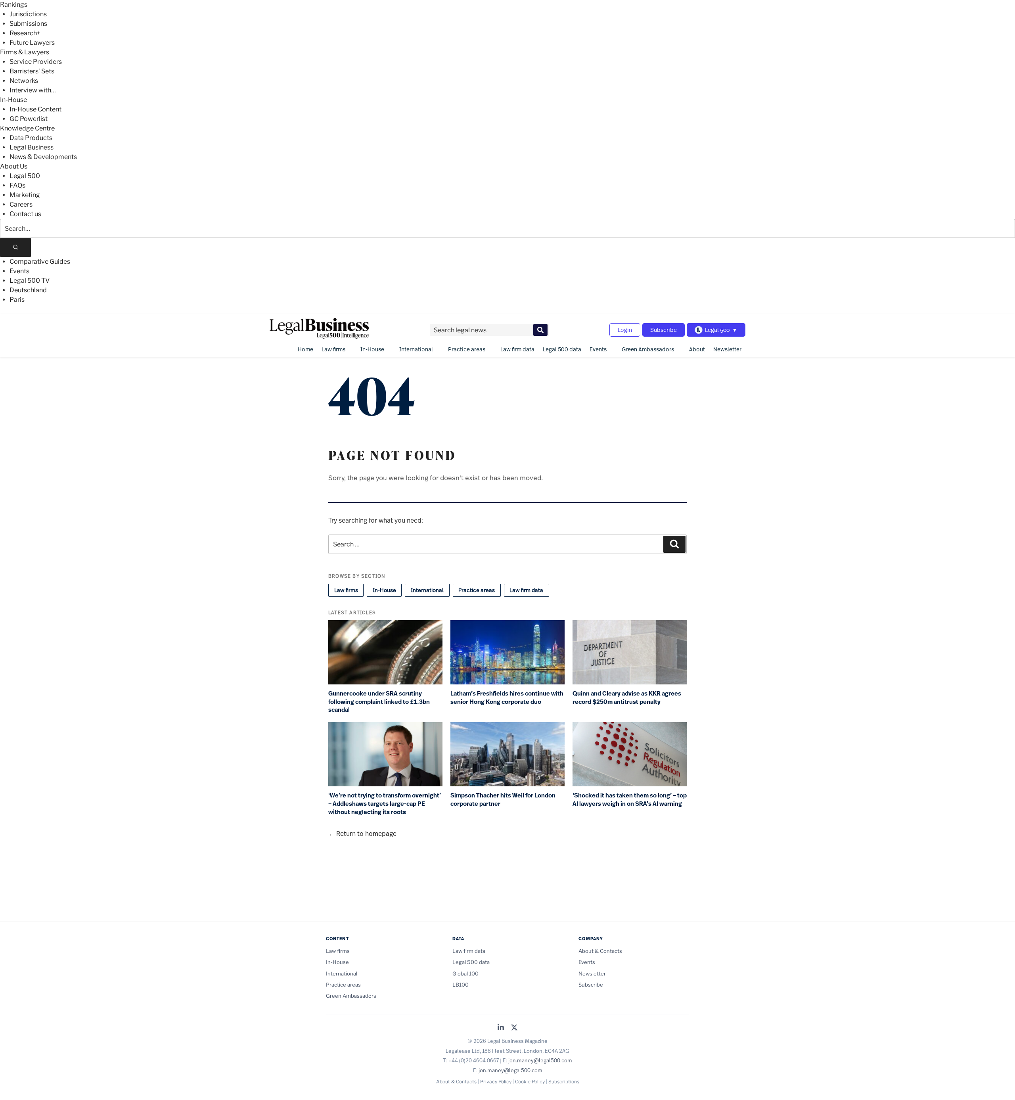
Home (305, 349)
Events (19, 271)
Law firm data (517, 349)
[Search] (15, 247)
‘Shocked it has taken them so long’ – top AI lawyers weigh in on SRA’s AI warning (630, 799)
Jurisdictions (28, 14)
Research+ (25, 33)
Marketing (25, 195)
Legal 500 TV (30, 280)
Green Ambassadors (648, 349)
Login (625, 329)
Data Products (31, 138)
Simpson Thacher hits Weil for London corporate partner (502, 799)
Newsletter (727, 349)
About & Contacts (600, 951)
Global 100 (465, 973)
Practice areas (466, 349)
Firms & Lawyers (24, 52)
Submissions (28, 23)
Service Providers (36, 61)
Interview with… (33, 90)
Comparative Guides (40, 261)
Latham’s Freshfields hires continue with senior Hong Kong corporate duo (506, 698)
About (697, 349)
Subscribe (663, 329)
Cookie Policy (530, 1082)
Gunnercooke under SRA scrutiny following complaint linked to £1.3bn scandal (379, 702)
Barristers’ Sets (32, 71)
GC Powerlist (29, 119)
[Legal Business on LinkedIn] (500, 1028)
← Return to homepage (362, 833)
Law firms (333, 349)
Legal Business (32, 147)
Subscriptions (563, 1082)
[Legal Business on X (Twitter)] (514, 1028)
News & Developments (43, 157)
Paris (17, 299)
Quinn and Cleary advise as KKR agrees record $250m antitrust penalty (627, 698)
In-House (13, 99)
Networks (24, 80)
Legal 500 (25, 176)
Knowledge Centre (27, 128)
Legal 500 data (562, 349)
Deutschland (28, 290)
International (416, 349)
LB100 (460, 984)
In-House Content (35, 109)
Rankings (13, 4)
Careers (21, 204)
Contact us (25, 214)
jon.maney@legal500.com (540, 1060)
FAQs (17, 185)
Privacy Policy (495, 1082)
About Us (13, 166)
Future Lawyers (32, 42)
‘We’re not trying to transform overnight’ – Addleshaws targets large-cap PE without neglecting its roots (384, 803)
